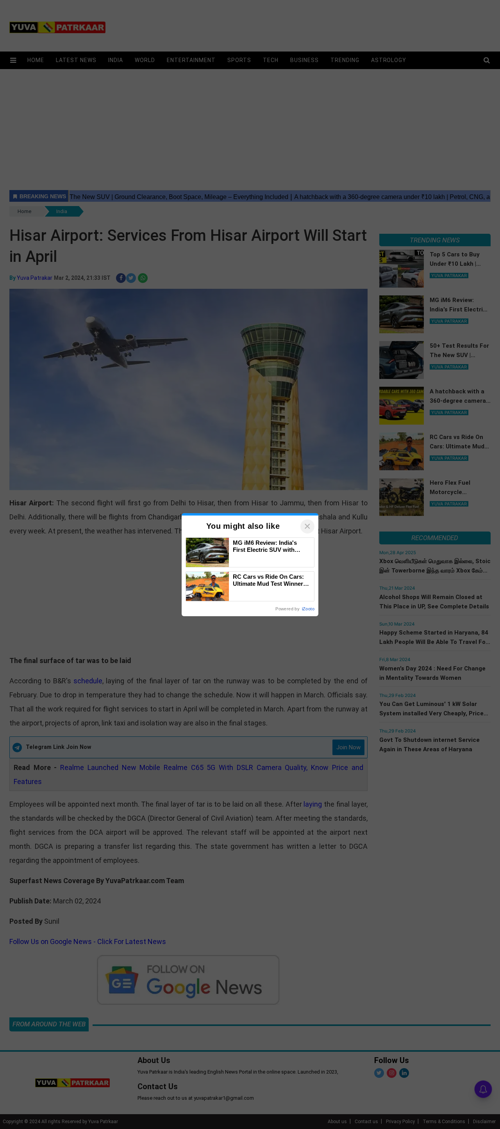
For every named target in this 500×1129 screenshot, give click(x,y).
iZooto (308, 608)
